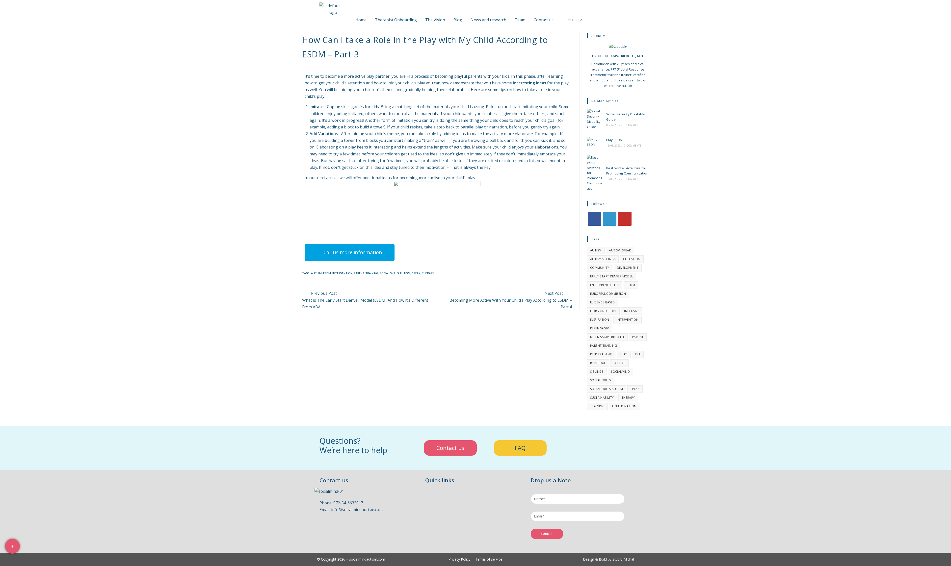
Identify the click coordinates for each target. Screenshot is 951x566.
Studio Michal (623, 559)
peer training (601, 354)
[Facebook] (594, 219)
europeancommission (608, 294)
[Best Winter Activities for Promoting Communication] (595, 173)
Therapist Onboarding (396, 20)
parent (637, 337)
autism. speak (620, 250)
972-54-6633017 (348, 503)
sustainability (602, 397)
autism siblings (602, 259)
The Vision (435, 20)
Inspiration (599, 320)
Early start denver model (611, 276)
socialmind (620, 371)
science (619, 363)
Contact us (544, 20)
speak (416, 273)
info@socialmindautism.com (357, 509)
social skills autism (395, 273)
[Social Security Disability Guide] (595, 119)
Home (361, 20)
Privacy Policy (459, 559)
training (597, 406)
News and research (488, 20)
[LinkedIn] (609, 219)
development (627, 268)
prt (637, 354)
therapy (428, 273)
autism (316, 273)
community (599, 268)
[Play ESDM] (595, 142)
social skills (600, 380)
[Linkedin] (349, 528)
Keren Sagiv (599, 328)
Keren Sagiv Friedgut (607, 337)
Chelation (631, 259)
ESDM (327, 273)
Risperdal (598, 363)
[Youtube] (625, 219)
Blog (457, 20)
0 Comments (632, 125)
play (623, 354)
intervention (342, 273)
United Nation (624, 406)
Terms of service (488, 559)
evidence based (602, 302)
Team (520, 20)
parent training (366, 273)
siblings (596, 371)
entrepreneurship (604, 285)
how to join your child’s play (399, 83)
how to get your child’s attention (335, 83)
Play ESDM (614, 140)
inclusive (631, 311)
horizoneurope (603, 311)
